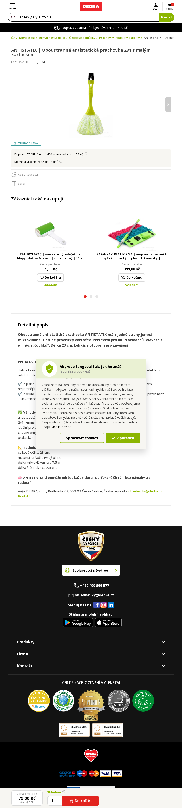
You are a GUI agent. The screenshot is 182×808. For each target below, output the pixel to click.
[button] (85, 297)
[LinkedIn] (111, 605)
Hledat (166, 17)
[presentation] (14, 104)
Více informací (61, 427)
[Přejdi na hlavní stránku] (91, 6)
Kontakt (24, 496)
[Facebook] (96, 605)
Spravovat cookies (82, 438)
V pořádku (125, 438)
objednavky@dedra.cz (145, 491)
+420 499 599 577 (94, 585)
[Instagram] (103, 605)
